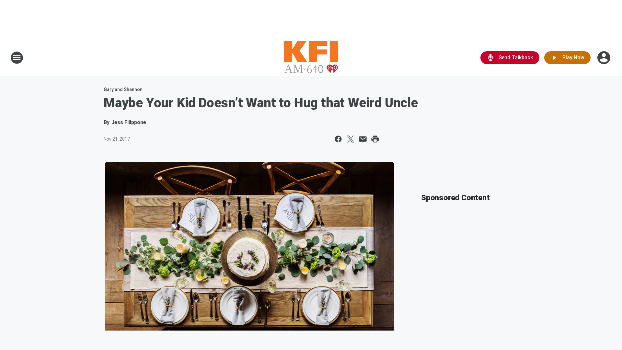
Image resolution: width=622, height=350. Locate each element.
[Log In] (604, 57)
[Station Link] (311, 58)
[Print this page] (375, 139)
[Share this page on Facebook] (338, 139)
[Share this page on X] (350, 139)
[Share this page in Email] (362, 139)
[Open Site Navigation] (16, 57)
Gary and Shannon (123, 89)
